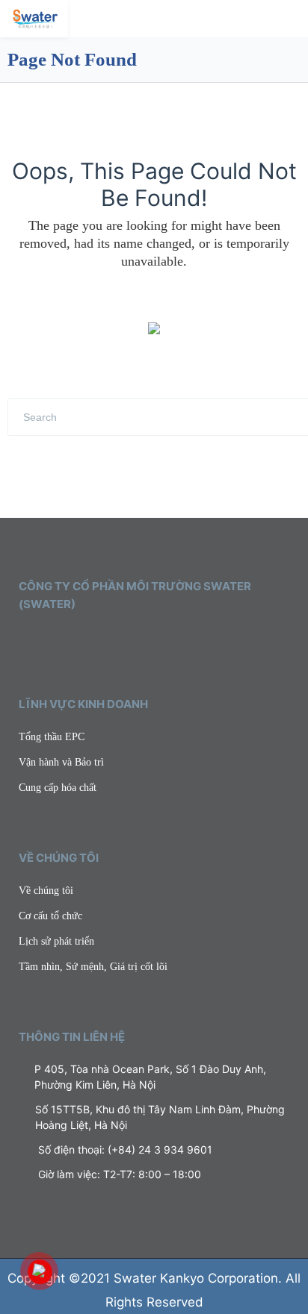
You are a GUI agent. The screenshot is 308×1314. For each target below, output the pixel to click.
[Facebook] (45, 639)
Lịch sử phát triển (56, 941)
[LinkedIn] (67, 639)
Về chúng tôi (46, 890)
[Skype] (110, 639)
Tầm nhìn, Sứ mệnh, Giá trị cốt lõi (93, 966)
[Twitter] (24, 639)
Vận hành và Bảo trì (61, 762)
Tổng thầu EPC (51, 736)
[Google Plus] (89, 639)
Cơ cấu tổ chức (50, 916)
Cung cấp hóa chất (57, 787)
